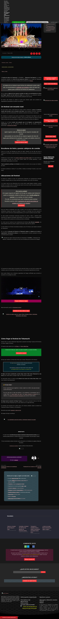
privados (16, 484)
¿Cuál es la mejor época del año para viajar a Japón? (46, 528)
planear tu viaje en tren (16, 410)
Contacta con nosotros (14, 445)
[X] (37, 53)
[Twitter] (9, 603)
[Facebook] (39, 53)
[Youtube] (15, 603)
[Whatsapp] (3, 603)
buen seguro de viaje (17, 394)
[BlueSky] (18, 603)
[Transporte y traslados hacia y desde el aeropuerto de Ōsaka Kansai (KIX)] (35, 521)
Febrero (10, 62)
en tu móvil (16, 498)
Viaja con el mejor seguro (17, 57)
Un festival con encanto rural (50, 25)
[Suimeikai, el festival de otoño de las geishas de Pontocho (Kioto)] (23, 521)
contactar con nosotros (22, 87)
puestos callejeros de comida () (23, 157)
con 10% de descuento (20, 490)
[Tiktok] (16, 603)
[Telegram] (34, 53)
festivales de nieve (17, 307)
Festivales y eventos (5, 62)
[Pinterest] (13, 603)
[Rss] (11, 603)
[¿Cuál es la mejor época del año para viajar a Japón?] (47, 521)
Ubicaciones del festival (51, 28)
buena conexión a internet (31, 394)
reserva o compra (15, 367)
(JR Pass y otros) (14, 494)
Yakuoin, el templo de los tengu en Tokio (11, 528)
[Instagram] (5, 603)
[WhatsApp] (31, 53)
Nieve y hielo (4, 71)
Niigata (31, 80)
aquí (22, 486)
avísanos (16, 460)
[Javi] (34, 458)
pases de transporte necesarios (17, 395)
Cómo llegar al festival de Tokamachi (50, 30)
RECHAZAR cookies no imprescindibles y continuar (37, 22)
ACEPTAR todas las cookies (19, 22)
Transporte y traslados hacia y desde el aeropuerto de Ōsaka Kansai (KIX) (35, 529)
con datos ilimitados (16, 488)
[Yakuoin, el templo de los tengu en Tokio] (12, 521)
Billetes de (12, 496)
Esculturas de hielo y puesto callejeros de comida (50, 27)
